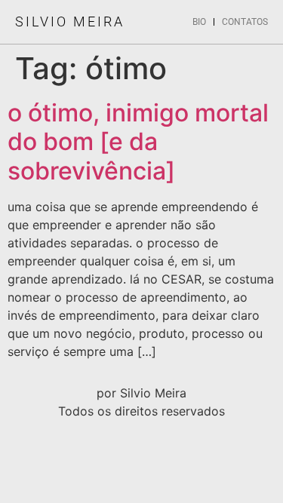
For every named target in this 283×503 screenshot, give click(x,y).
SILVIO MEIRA (70, 21)
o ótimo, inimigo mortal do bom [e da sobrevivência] (138, 142)
